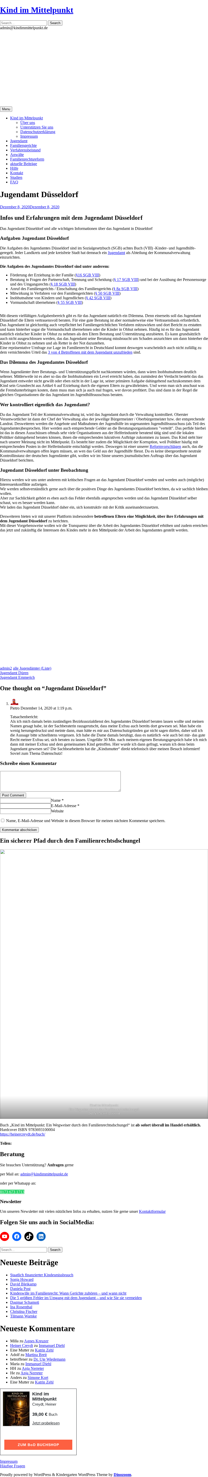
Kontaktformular (152, 1211)
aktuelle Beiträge (23, 164)
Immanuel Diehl (52, 1345)
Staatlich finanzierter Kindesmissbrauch (41, 1275)
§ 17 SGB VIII (126, 279)
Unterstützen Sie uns (36, 127)
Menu (6, 109)
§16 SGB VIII (87, 275)
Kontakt (16, 173)
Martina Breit (36, 1355)
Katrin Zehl (44, 1350)
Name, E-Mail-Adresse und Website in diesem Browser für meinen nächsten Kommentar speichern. (85, 821)
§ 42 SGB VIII (98, 298)
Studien (16, 177)
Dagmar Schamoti (24, 1302)
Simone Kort (38, 1377)
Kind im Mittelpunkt (36, 9)
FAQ (14, 182)
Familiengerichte (23, 145)
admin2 (6, 668)
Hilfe (14, 168)
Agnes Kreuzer (36, 1341)
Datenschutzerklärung (37, 132)
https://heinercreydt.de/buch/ (22, 1134)
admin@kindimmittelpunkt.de (44, 1174)
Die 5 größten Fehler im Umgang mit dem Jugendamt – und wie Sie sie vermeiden (76, 1298)
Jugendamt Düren (14, 673)
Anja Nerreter (33, 1368)
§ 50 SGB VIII (107, 293)
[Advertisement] (104, 68)
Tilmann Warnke (23, 1316)
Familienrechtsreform (27, 159)
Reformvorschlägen (165, 446)
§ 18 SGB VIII (63, 284)
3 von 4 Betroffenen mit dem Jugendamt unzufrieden (90, 352)
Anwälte (17, 154)
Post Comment (13, 795)
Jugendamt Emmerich (17, 677)
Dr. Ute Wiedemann (49, 1359)
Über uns (27, 122)
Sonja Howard (21, 1279)
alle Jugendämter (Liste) (32, 668)
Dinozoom (122, 1474)
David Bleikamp (23, 1284)
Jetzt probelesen (46, 1423)
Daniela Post (20, 1288)
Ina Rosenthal (21, 1307)
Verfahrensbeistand (25, 150)
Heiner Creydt (21, 1345)
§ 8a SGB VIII (125, 289)
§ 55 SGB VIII (70, 302)
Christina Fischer (23, 1311)
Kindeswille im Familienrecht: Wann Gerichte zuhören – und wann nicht (68, 1293)
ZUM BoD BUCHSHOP (38, 1445)
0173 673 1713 (12, 1192)
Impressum (29, 136)
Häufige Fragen (12, 1466)
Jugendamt (18, 141)
